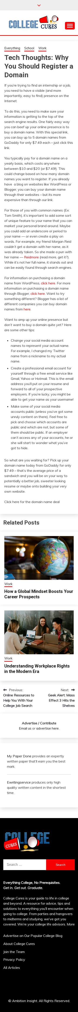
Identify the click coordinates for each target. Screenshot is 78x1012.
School (29, 48)
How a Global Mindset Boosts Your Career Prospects (38, 594)
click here (48, 283)
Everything (12, 48)
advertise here (47, 728)
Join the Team (14, 952)
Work (42, 48)
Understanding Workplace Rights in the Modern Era (37, 668)
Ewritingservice (19, 782)
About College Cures (19, 943)
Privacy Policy (14, 959)
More (71, 924)
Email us (25, 728)
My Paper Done (19, 756)
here (27, 309)
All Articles (11, 967)
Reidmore (31, 257)
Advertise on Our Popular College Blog (32, 935)
